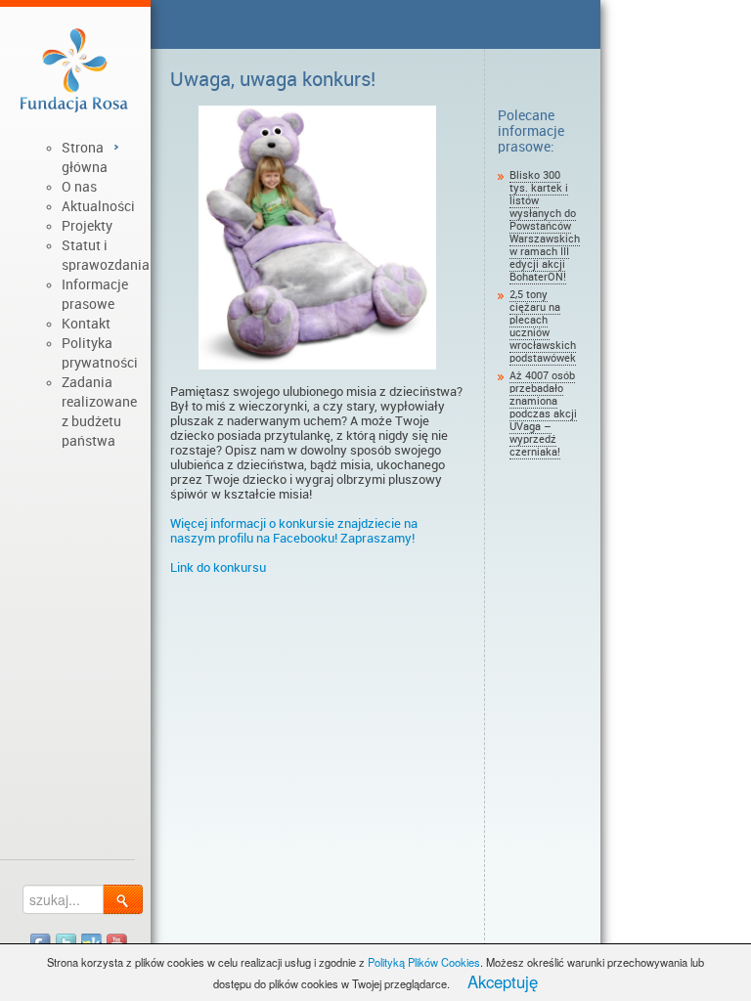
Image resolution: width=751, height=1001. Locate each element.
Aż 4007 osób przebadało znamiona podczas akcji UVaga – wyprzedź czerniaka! (543, 414)
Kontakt (86, 323)
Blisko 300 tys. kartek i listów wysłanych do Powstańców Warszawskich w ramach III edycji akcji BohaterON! (544, 226)
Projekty (87, 226)
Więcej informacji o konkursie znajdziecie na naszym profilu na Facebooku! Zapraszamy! (294, 530)
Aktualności (98, 206)
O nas (79, 187)
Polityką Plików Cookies (424, 962)
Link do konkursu (218, 567)
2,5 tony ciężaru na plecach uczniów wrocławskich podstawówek (542, 326)
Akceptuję (502, 981)
